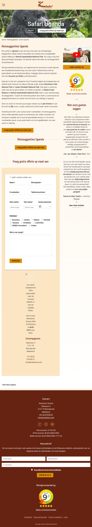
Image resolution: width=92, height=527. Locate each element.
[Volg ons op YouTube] (52, 424)
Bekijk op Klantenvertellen (77, 94)
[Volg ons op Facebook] (40, 424)
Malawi (36, 220)
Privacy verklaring (55, 517)
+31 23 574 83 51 (46, 415)
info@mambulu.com (34, 362)
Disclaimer (28, 517)
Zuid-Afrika (39, 223)
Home (4, 40)
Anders (33, 226)
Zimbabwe (27, 223)
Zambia (27, 220)
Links (66, 517)
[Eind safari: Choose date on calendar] (40, 206)
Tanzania (15, 223)
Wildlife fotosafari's (19, 226)
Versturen (16, 261)
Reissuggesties (12, 40)
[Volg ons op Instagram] (46, 424)
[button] (3, 5)
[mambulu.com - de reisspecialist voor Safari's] (46, 5)
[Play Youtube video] (76, 54)
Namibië (47, 220)
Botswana (16, 220)
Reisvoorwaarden (40, 517)
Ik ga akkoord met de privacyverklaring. (47, 470)
